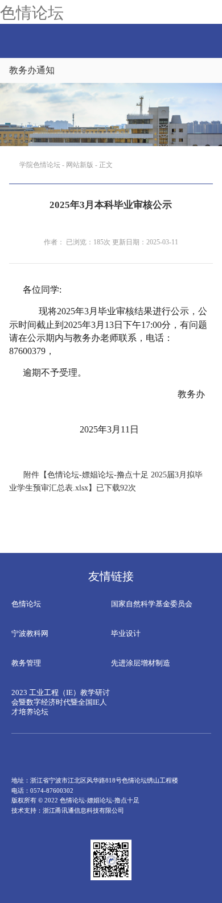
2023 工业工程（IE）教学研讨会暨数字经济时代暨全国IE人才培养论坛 (60, 702)
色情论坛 (32, 11)
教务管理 (26, 663)
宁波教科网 (29, 633)
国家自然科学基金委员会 (151, 604)
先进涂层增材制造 (140, 663)
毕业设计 (126, 633)
